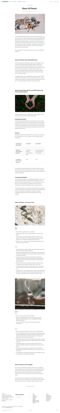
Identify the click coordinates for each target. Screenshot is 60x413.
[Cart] (57, 2)
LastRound (34, 398)
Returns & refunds (49, 396)
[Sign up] (30, 397)
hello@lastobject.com (9, 407)
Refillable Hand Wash (36, 401)
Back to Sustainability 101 (30, 386)
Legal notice (48, 399)
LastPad (34, 399)
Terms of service (48, 398)
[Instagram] (57, 410)
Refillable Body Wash (36, 400)
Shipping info (48, 395)
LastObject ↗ (11, 410)
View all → (34, 402)
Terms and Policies (30, 410)
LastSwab (34, 395)
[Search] (53, 2)
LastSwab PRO (35, 396)
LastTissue (34, 397)
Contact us (47, 400)
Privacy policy (48, 397)
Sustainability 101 (30, 5)
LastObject (5, 410)
